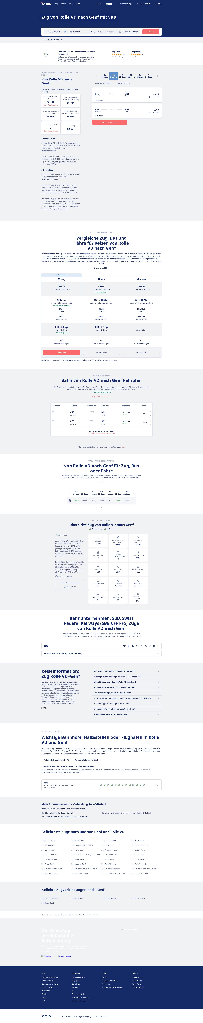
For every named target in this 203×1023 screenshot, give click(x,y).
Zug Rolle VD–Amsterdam (51, 869)
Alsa (73, 991)
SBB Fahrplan (47, 987)
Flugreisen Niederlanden (112, 987)
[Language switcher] (110, 4)
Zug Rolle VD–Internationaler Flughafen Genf (89, 869)
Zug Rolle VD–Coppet (79, 873)
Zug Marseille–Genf (109, 898)
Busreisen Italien (79, 994)
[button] (97, 31)
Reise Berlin (137, 980)
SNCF (44, 994)
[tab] (102, 83)
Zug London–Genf (109, 840)
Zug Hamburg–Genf (49, 859)
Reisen (135, 973)
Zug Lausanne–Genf (109, 854)
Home (43, 915)
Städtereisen (137, 977)
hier (123, 447)
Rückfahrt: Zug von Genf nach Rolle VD (57, 813)
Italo (44, 1001)
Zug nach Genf (61, 915)
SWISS (104, 977)
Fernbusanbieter (79, 977)
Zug (56, 4)
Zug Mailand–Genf (48, 845)
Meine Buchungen (126, 4)
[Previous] (69, 492)
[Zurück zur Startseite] (48, 3)
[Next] (157, 76)
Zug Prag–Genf (47, 864)
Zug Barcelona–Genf (140, 845)
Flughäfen (106, 984)
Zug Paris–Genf (138, 840)
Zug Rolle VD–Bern (109, 864)
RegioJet (75, 980)
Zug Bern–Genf (108, 845)
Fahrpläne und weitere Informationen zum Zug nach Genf (65, 816)
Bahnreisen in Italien (50, 984)
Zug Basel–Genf (77, 840)
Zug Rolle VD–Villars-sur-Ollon (113, 873)
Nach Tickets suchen (51, 105)
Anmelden (158, 4)
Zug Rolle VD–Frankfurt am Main (145, 869)
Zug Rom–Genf (77, 850)
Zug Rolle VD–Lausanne (111, 869)
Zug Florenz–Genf (78, 859)
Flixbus (75, 987)
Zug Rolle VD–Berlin (139, 864)
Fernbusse (76, 973)
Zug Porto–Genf (108, 859)
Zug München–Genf (109, 850)
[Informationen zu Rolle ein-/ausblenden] (157, 785)
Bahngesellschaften (50, 977)
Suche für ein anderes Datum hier (101, 433)
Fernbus (63, 4)
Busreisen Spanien (79, 1001)
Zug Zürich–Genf (48, 840)
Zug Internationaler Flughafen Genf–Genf (88, 854)
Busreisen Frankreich (81, 997)
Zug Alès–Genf (77, 898)
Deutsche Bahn (48, 980)
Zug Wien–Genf (138, 854)
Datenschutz (101, 1016)
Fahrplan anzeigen (51, 131)
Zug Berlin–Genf (47, 850)
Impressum (66, 1016)
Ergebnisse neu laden (100, 396)
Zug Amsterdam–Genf (50, 854)
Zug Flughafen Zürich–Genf (82, 845)
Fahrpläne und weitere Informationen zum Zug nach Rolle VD (126, 813)
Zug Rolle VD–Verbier (140, 873)
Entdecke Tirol (138, 987)
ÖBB (44, 997)
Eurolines (76, 984)
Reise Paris (136, 984)
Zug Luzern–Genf (138, 850)
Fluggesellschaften (110, 980)
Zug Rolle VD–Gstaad (49, 873)
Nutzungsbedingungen (83, 1016)
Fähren (77, 4)
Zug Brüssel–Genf (139, 859)
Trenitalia (46, 991)
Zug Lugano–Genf (78, 864)
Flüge (70, 4)
